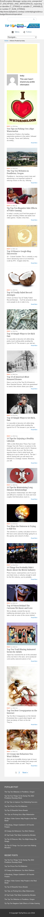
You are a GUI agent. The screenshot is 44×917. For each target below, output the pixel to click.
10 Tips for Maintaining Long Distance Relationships (20, 488)
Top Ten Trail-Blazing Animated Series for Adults (21, 650)
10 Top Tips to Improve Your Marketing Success (20, 802)
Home (6, 41)
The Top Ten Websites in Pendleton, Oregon (18, 172)
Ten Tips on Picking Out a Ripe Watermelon (19, 814)
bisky (8, 126)
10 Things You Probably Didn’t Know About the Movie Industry (21, 568)
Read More (34, 142)
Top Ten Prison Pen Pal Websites (15, 806)
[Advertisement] (22, 58)
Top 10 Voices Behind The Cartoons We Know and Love (20, 607)
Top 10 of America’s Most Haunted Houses (18, 378)
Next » (25, 773)
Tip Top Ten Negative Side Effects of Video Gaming (22, 903)
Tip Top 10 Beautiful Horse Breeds (16, 810)
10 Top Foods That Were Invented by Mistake (20, 835)
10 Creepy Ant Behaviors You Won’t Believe (19, 831)
